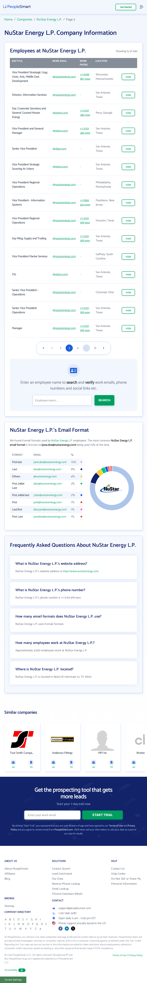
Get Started (126, 7)
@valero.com (60, 112)
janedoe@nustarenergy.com (50, 516)
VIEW (128, 77)
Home (8, 19)
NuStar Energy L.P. (49, 19)
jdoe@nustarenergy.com (48, 483)
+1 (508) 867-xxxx (85, 76)
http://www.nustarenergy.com (81, 571)
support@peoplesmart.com (74, 908)
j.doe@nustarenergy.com (48, 495)
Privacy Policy (136, 955)
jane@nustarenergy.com (48, 502)
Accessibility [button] (10, 970)
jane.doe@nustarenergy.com (50, 462)
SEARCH (104, 400)
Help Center (118, 873)
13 (95, 348)
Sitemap (9, 906)
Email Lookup (60, 888)
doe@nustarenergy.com (47, 469)
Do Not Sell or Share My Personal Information (126, 881)
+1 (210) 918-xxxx (85, 220)
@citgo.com (59, 148)
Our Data (57, 878)
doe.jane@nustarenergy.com (50, 509)
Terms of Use (116, 826)
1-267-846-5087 (67, 913)
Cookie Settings (13, 979)
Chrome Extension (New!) (67, 893)
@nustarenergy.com (64, 76)
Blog (7, 878)
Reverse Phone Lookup (66, 883)
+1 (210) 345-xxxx (85, 112)
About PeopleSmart (16, 868)
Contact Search (61, 868)
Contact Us (118, 868)
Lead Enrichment (62, 873)
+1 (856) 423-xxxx (85, 202)
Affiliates (9, 873)
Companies (24, 19)
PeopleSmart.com (64, 830)
